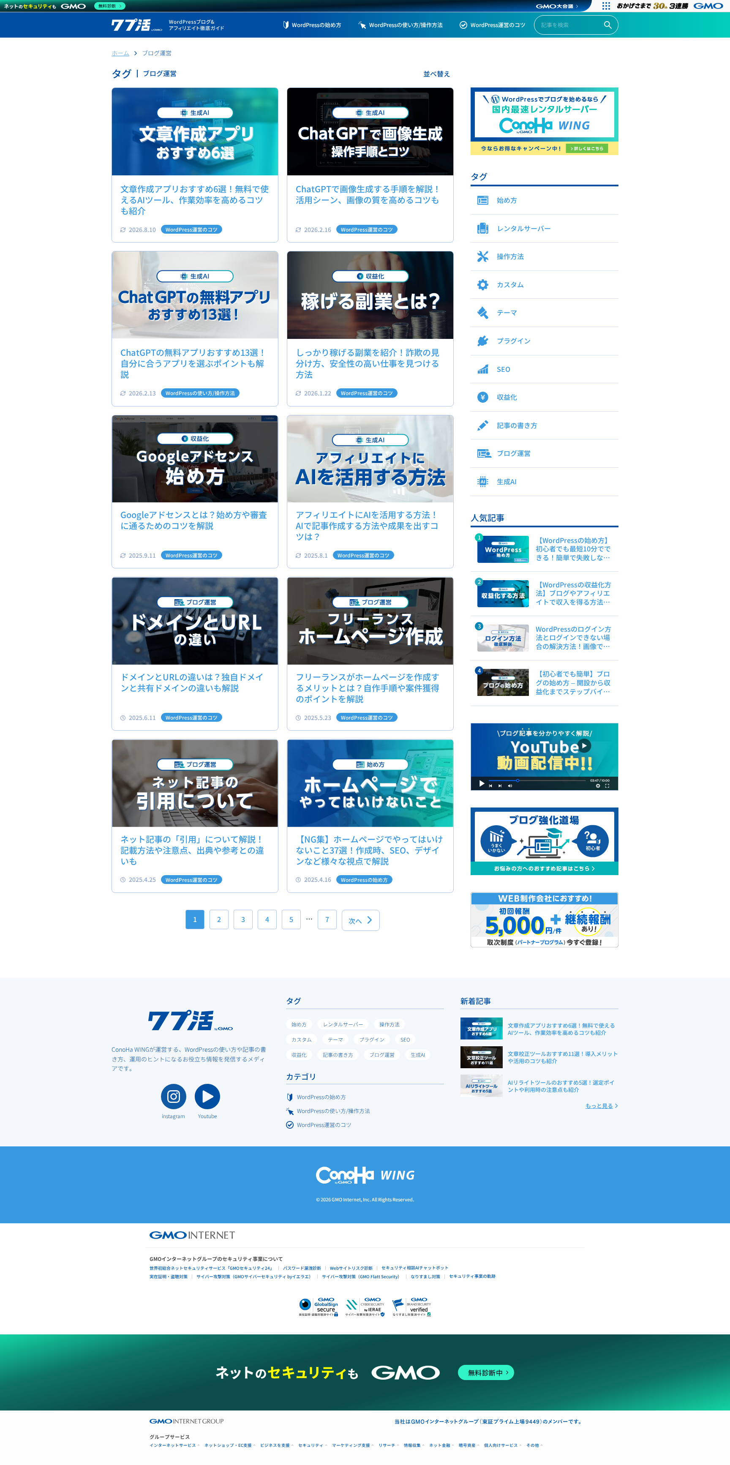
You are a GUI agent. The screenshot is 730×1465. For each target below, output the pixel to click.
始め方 (299, 1024)
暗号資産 (467, 1445)
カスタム (301, 1039)
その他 (532, 1445)
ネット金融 (439, 1445)
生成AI (418, 1054)
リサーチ (387, 1445)
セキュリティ (311, 1445)
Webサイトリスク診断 (351, 1268)
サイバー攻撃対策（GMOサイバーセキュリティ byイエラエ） (254, 1276)
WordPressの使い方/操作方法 (406, 25)
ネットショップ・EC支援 (228, 1445)
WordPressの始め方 (316, 25)
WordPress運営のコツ (498, 25)
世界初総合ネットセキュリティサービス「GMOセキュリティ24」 (212, 1268)
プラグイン (371, 1039)
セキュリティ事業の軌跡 (472, 1276)
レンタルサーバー (343, 1024)
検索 (608, 25)
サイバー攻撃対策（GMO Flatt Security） (362, 1276)
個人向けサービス (501, 1445)
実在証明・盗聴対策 (169, 1276)
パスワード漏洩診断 (302, 1268)
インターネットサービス (173, 1445)
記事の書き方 (338, 1054)
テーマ (335, 1039)
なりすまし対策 (425, 1276)
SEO (405, 1039)
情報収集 (412, 1445)
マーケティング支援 (351, 1445)
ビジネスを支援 (275, 1445)
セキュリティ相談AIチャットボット (415, 1267)
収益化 (299, 1054)
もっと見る (599, 1106)
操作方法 (389, 1024)
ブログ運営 (382, 1054)
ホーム (120, 53)
